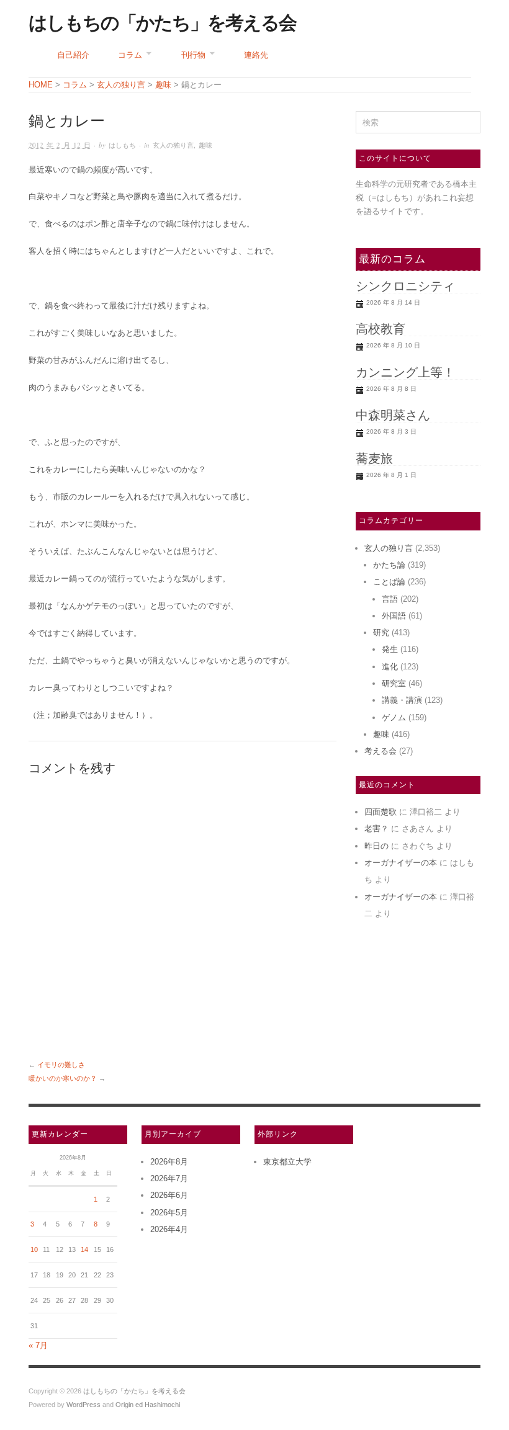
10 (34, 1249)
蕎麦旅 (374, 458)
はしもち (122, 145)
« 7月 (38, 1345)
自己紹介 (73, 55)
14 (84, 1249)
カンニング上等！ (405, 372)
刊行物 (193, 55)
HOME (41, 84)
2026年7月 (169, 1178)
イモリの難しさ (61, 1064)
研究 (381, 632)
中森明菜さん (393, 415)
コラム (130, 55)
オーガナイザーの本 (400, 862)
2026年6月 (169, 1195)
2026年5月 (169, 1212)
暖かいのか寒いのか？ (63, 1078)
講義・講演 (402, 700)
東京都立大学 (287, 1161)
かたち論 (389, 565)
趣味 (205, 145)
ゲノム (394, 717)
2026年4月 (169, 1229)
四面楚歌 (380, 811)
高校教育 (380, 329)
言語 (390, 599)
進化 (390, 666)
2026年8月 (169, 1161)
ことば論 (389, 581)
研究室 (394, 683)
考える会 (380, 751)
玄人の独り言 (173, 145)
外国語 (394, 615)
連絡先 (256, 55)
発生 (390, 649)
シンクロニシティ (405, 286)
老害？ (376, 828)
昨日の (376, 846)
